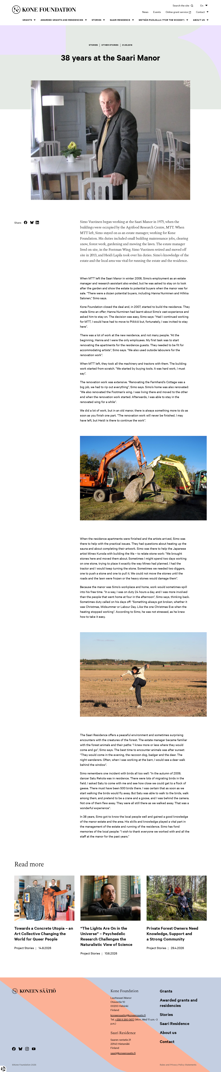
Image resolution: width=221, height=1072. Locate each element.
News (145, 12)
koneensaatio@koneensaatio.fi (128, 1015)
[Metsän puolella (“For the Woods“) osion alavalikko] (187, 19)
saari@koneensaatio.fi (123, 1053)
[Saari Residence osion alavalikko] (132, 19)
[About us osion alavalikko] (207, 19)
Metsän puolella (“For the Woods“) (161, 19)
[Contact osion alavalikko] (207, 11)
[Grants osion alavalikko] (34, 19)
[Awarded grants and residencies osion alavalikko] (85, 19)
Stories (96, 19)
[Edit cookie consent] (3, 1069)
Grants (27, 19)
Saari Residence (120, 19)
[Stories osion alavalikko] (104, 19)
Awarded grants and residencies (62, 19)
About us (199, 19)
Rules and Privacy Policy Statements (178, 1064)
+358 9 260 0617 (124, 1019)
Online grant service (178, 12)
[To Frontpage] (61, 991)
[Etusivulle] (54, 10)
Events (157, 12)
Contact (200, 12)
